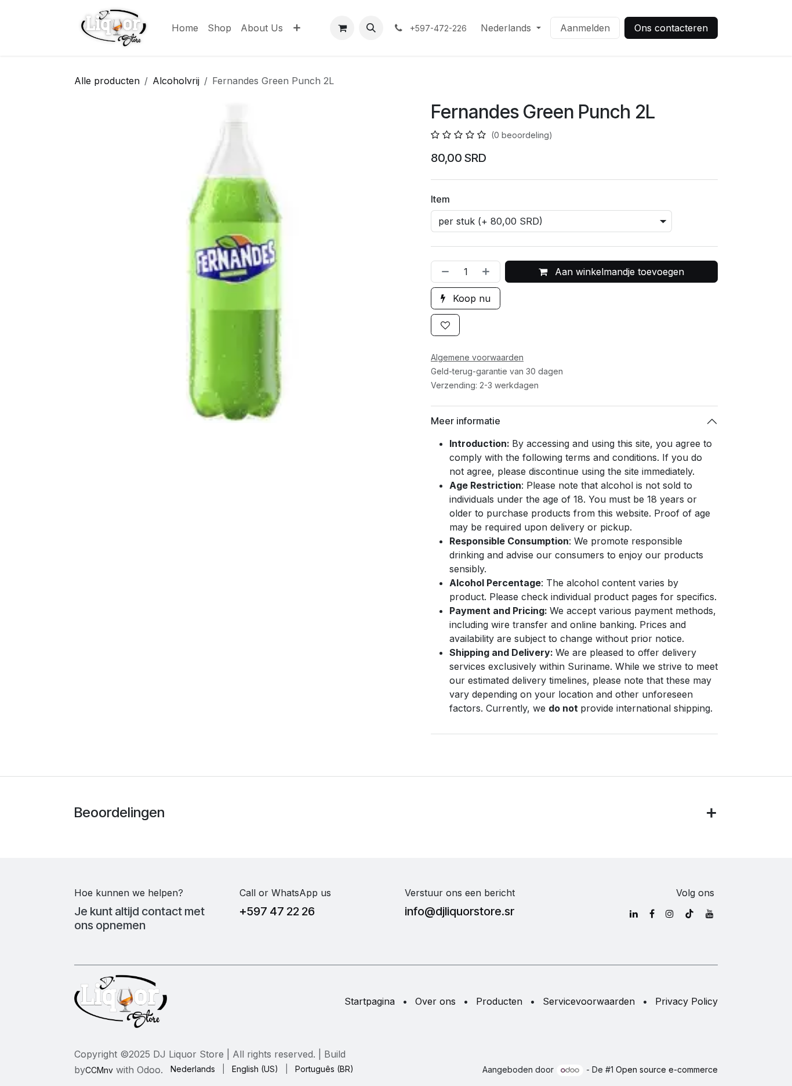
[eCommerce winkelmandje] (342, 28)
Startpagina (369, 1001)
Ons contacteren (671, 28)
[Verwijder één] (443, 271)
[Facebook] (652, 914)
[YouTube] (709, 914)
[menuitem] (185, 27)
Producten (499, 1001)
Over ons (435, 1001)
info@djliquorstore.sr (459, 911)
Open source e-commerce (667, 1069)
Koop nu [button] (470, 298)
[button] (371, 28)
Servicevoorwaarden (589, 1001)
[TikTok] (689, 914)
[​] (633, 914)
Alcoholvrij (175, 80)
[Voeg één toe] (488, 271)
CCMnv (99, 1070)
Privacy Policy (686, 1001)
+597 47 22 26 (277, 911)
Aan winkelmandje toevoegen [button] (618, 271)
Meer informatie (465, 421)
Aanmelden (585, 28)
